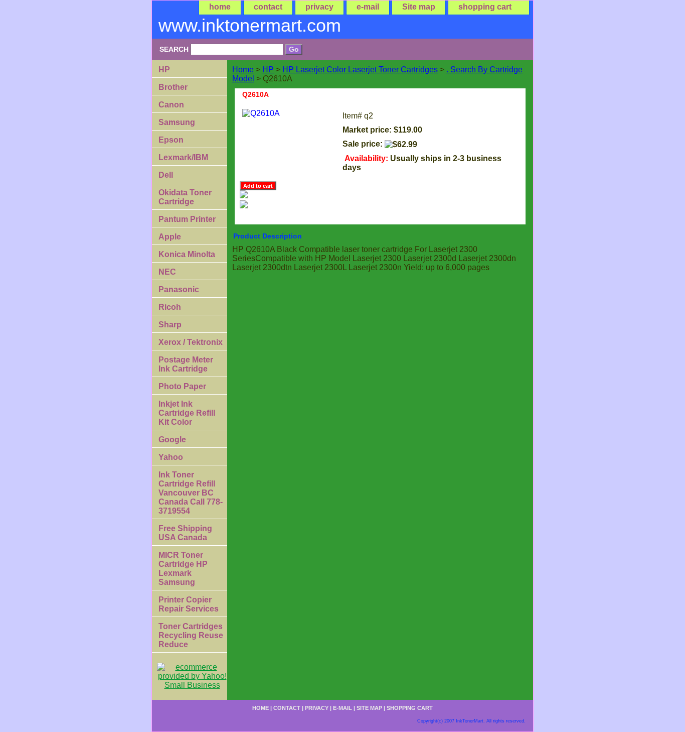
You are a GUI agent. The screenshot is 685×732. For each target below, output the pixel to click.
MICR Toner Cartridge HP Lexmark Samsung (183, 568)
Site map (418, 7)
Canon (171, 104)
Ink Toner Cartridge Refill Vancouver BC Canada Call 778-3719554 (190, 492)
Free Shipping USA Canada (185, 533)
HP (268, 69)
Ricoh (169, 307)
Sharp (170, 324)
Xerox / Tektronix (190, 342)
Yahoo (170, 457)
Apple (169, 236)
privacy (319, 7)
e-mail (368, 7)
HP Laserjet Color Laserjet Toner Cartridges (360, 69)
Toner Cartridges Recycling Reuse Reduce (190, 635)
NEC (167, 272)
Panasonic (178, 289)
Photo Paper (182, 386)
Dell (165, 175)
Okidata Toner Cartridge (185, 197)
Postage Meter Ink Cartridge (185, 364)
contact (268, 7)
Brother (173, 87)
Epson (171, 140)
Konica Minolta (186, 254)
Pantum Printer (187, 219)
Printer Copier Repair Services (188, 604)
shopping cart (484, 7)
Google (172, 439)
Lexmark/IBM (183, 157)
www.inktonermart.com (249, 25)
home (220, 7)
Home (243, 69)
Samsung (176, 122)
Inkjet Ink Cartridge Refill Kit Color (186, 413)
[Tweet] (244, 195)
